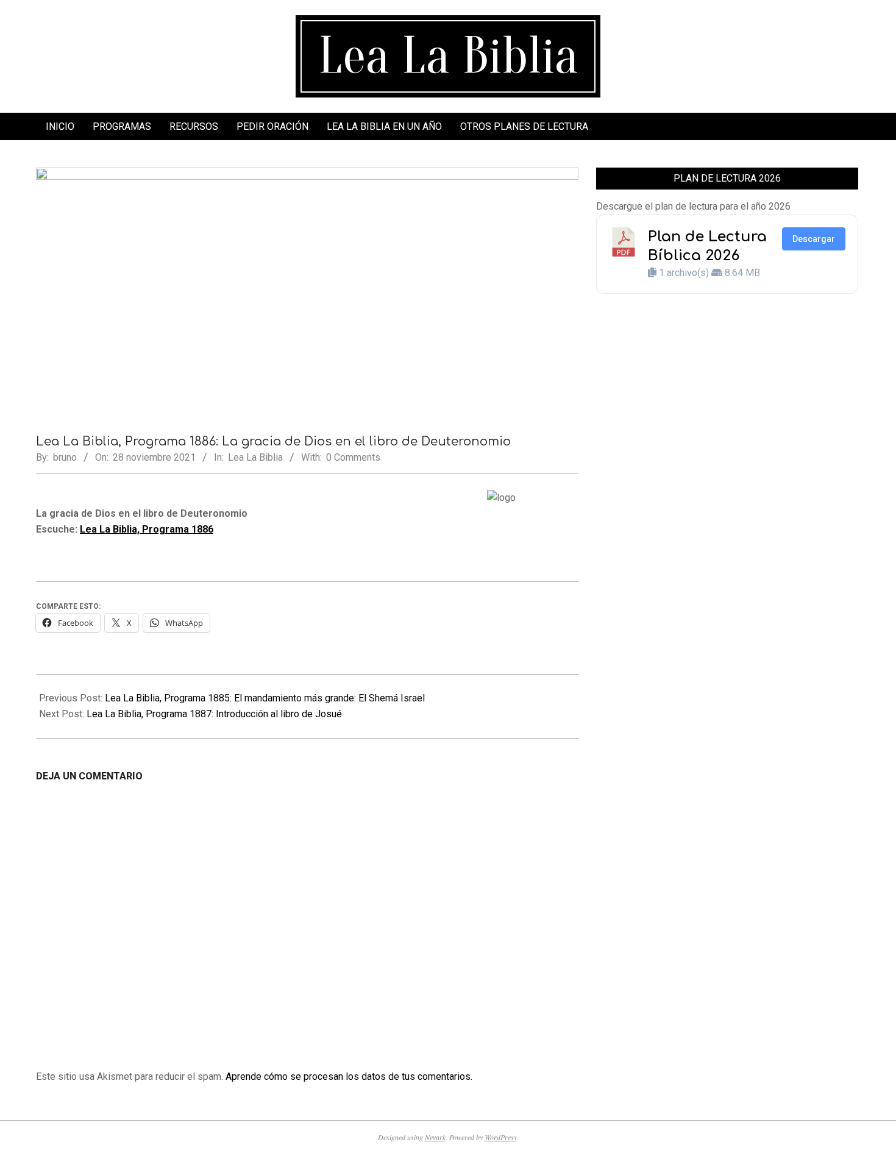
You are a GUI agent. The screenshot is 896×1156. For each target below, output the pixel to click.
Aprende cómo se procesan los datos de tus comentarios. (349, 1076)
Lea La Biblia (255, 457)
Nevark (435, 1137)
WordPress (501, 1137)
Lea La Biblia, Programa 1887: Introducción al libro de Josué (214, 714)
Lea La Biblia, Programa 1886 (146, 529)
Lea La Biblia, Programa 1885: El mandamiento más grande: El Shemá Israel (265, 698)
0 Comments (353, 457)
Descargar (813, 239)
